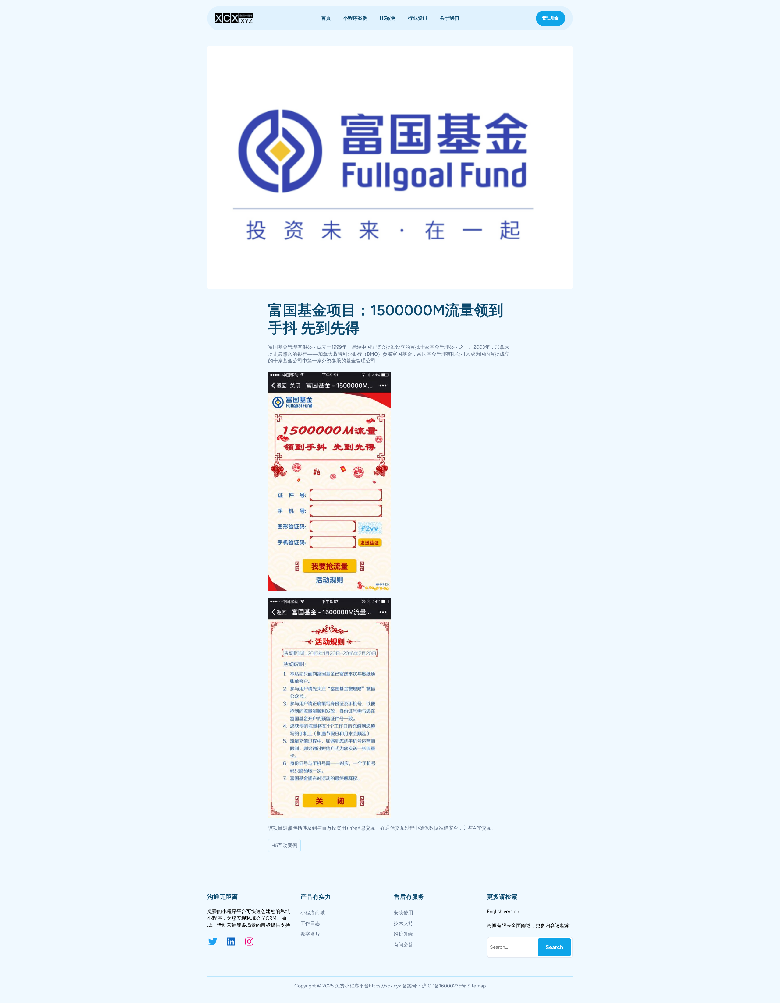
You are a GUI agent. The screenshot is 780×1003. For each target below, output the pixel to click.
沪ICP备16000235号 (444, 986)
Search (554, 947)
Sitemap (476, 986)
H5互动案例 (284, 845)
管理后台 (550, 18)
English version (503, 911)
